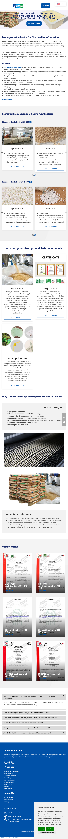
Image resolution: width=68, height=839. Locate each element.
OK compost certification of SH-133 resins (49, 586)
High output (17, 288)
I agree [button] (42, 829)
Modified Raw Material (11, 771)
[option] (17, 148)
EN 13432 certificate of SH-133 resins (49, 675)
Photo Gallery (8, 797)
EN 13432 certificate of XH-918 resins (16, 675)
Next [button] (66, 152)
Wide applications (17, 358)
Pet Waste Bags (9, 780)
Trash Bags (8, 778)
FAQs (6, 804)
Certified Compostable (13, 67)
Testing (6, 802)
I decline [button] (49, 829)
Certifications (8, 799)
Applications (17, 148)
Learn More (9, 590)
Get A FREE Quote (34, 23)
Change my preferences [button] (47, 832)
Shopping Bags (9, 782)
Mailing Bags (8, 784)
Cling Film (7, 786)
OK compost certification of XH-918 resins (16, 586)
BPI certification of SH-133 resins (49, 631)
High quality (50, 288)
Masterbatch (8, 773)
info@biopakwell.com (15, 813)
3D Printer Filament (10, 776)
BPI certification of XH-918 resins (16, 631)
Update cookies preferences (10, 838)
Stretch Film (8, 789)
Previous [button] (2, 152)
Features (50, 148)
